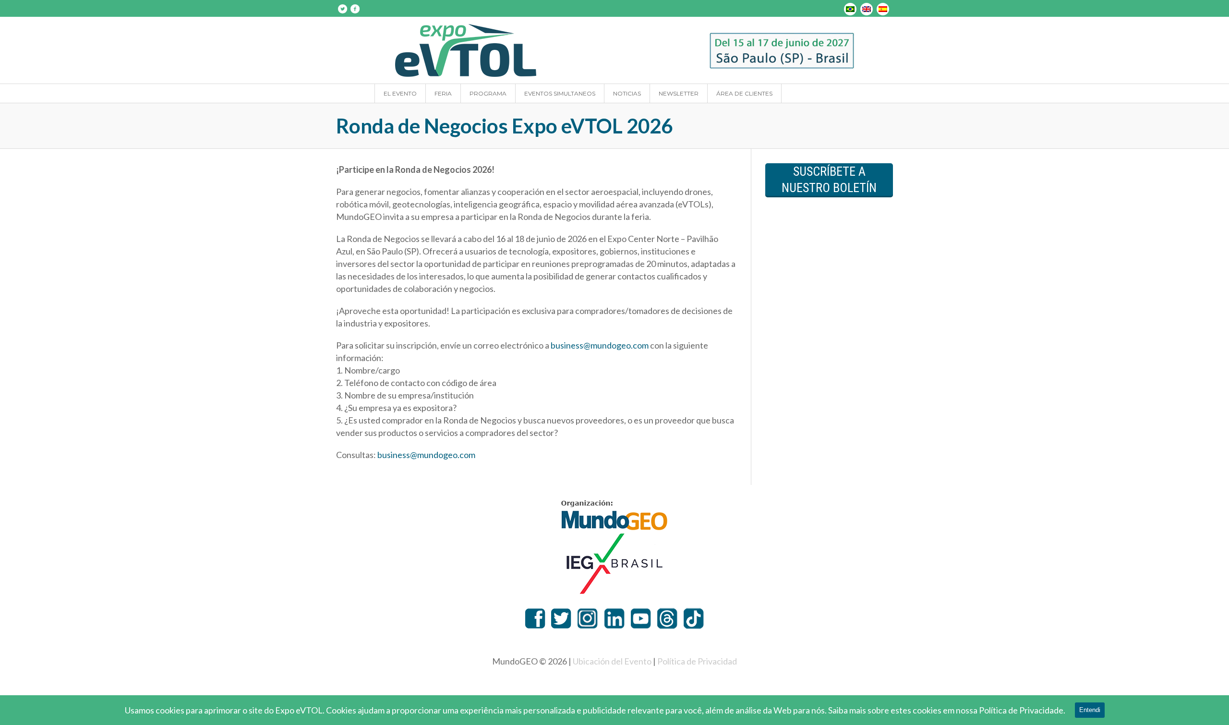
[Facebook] (355, 8)
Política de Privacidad (697, 661)
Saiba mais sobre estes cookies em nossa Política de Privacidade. (946, 710)
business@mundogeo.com (600, 345)
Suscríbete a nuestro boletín (829, 179)
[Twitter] (342, 8)
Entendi (1089, 709)
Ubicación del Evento (612, 661)
